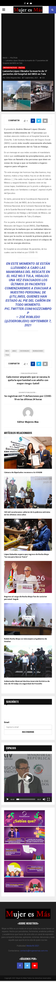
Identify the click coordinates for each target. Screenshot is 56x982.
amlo (14, 351)
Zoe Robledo (24, 351)
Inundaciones (38, 351)
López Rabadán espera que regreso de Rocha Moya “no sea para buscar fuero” (26, 555)
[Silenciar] (44, 799)
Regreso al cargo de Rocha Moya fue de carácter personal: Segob (25, 598)
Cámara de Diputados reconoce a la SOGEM (23, 472)
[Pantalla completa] (48, 799)
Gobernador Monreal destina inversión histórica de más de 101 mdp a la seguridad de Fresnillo (27, 682)
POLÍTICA (21, 67)
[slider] (25, 799)
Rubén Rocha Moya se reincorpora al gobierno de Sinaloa (25, 640)
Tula (7, 355)
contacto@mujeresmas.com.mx (34, 951)
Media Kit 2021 (33, 946)
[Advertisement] (28, 36)
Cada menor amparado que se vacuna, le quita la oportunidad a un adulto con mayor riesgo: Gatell (28, 380)
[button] (28, 777)
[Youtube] (35, 966)
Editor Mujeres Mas (13, 78)
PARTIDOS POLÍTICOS (10, 67)
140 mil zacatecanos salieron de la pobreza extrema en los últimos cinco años (27, 513)
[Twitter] (27, 966)
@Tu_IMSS (17, 296)
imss (7, 351)
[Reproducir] (7, 799)
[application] (28, 778)
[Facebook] (20, 966)
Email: (7, 722)
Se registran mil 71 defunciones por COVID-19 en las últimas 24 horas (28, 397)
